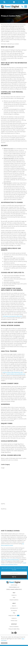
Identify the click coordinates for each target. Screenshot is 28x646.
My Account (14, 2)
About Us (14, 605)
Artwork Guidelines (14, 599)
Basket (23, 2)
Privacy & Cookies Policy (14, 629)
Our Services (14, 610)
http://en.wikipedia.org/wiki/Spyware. (10, 559)
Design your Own (12, 615)
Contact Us (14, 595)
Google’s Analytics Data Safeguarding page (13, 372)
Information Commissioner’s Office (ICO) (12, 316)
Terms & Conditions (14, 626)
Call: (22, 6)
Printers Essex (14, 620)
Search (5, 2)
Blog (14, 612)
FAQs (14, 597)
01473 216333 (14, 585)
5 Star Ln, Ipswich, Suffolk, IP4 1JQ (14, 589)
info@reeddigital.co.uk (14, 587)
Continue (4, 643)
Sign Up (14, 576)
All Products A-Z (14, 608)
